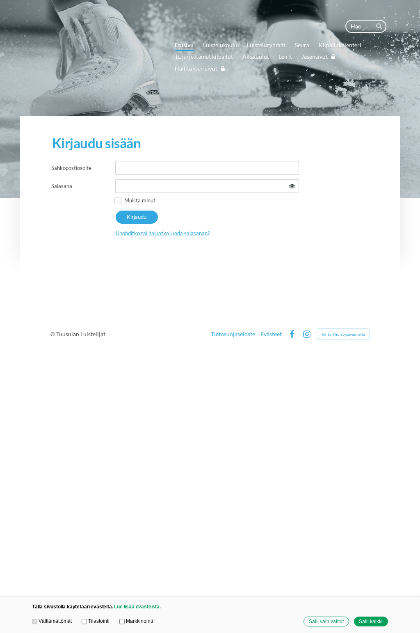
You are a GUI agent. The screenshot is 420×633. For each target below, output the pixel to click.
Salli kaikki (371, 621)
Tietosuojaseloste (233, 334)
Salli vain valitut (326, 621)
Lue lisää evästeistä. (137, 606)
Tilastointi (99, 621)
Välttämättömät (55, 621)
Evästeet (271, 334)
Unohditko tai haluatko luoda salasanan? (163, 233)
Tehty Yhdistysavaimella (343, 334)
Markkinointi (139, 621)
